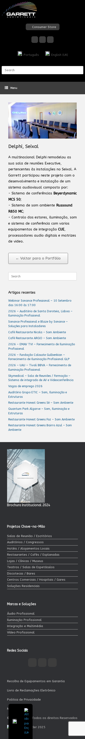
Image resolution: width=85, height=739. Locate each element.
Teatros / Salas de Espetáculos (31, 567)
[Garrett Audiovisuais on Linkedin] (50, 39)
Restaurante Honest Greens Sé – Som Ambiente (40, 402)
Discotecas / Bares (21, 573)
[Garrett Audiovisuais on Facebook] (34, 39)
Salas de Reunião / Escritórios (29, 536)
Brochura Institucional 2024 (28, 505)
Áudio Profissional (20, 613)
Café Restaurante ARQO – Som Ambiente (37, 338)
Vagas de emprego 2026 (25, 386)
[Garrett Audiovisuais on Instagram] (42, 39)
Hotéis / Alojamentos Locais (28, 548)
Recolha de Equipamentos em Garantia (36, 681)
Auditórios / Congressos (25, 542)
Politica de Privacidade (24, 699)
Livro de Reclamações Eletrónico (31, 690)
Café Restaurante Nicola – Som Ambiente (37, 332)
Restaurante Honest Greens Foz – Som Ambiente (41, 419)
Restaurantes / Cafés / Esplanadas (33, 554)
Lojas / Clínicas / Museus (25, 561)
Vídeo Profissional (20, 632)
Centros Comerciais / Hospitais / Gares (36, 579)
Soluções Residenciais (23, 586)
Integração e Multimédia (25, 626)
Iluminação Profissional (24, 620)
